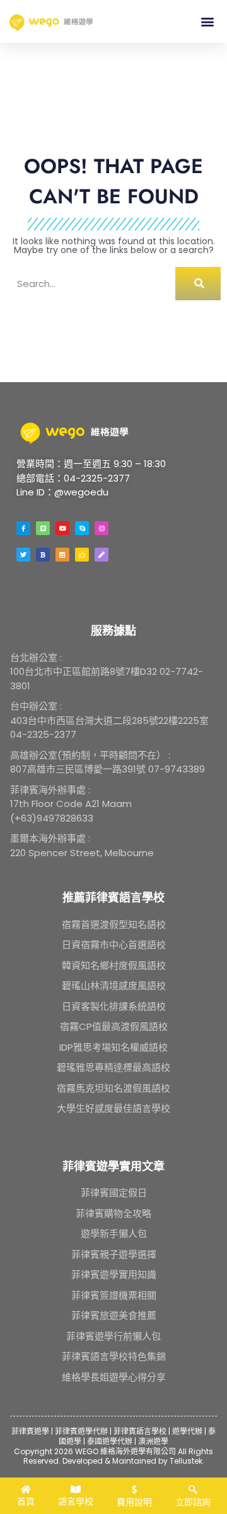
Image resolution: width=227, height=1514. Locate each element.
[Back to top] (201, 1458)
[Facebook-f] (23, 528)
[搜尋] (198, 283)
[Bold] (43, 555)
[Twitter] (23, 555)
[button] (207, 21)
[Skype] (82, 528)
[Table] (62, 555)
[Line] (43, 528)
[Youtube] (62, 528)
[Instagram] (101, 528)
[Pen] (101, 555)
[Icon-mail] (82, 555)
